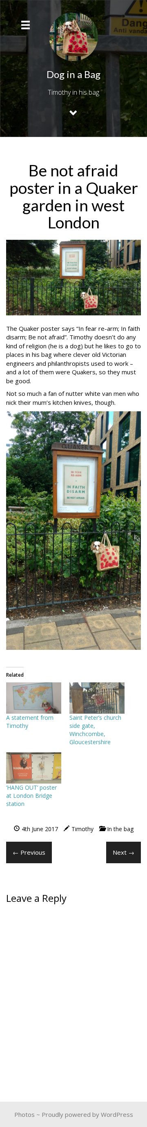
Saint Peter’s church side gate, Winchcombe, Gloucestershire (95, 730)
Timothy (82, 829)
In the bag (120, 829)
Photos (24, 1114)
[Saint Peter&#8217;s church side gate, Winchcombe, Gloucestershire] (97, 698)
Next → (123, 852)
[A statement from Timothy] (33, 698)
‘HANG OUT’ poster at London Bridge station (31, 796)
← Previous (29, 852)
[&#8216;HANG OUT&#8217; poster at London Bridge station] (33, 768)
